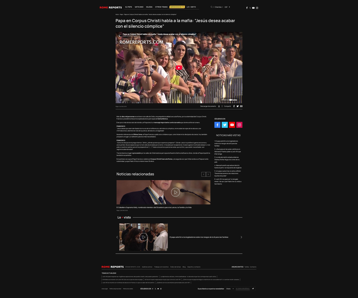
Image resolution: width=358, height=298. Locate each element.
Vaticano (139, 7)
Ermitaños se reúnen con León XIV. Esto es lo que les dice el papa (123, 279)
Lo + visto (191, 7)
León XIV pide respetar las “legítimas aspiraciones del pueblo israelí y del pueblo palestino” (131, 276)
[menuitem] (227, 7)
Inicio (117, 14)
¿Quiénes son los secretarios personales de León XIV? (173, 282)
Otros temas (161, 7)
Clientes (218, 7)
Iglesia (149, 7)
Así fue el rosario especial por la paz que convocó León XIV (163, 279)
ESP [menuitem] (226, 7)
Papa (121, 14)
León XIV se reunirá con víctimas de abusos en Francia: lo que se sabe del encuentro (128, 282)
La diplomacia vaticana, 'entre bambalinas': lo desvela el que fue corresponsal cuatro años (188, 276)
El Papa (128, 7)
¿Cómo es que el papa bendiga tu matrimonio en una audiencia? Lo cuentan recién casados (211, 279)
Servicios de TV (177, 7)
